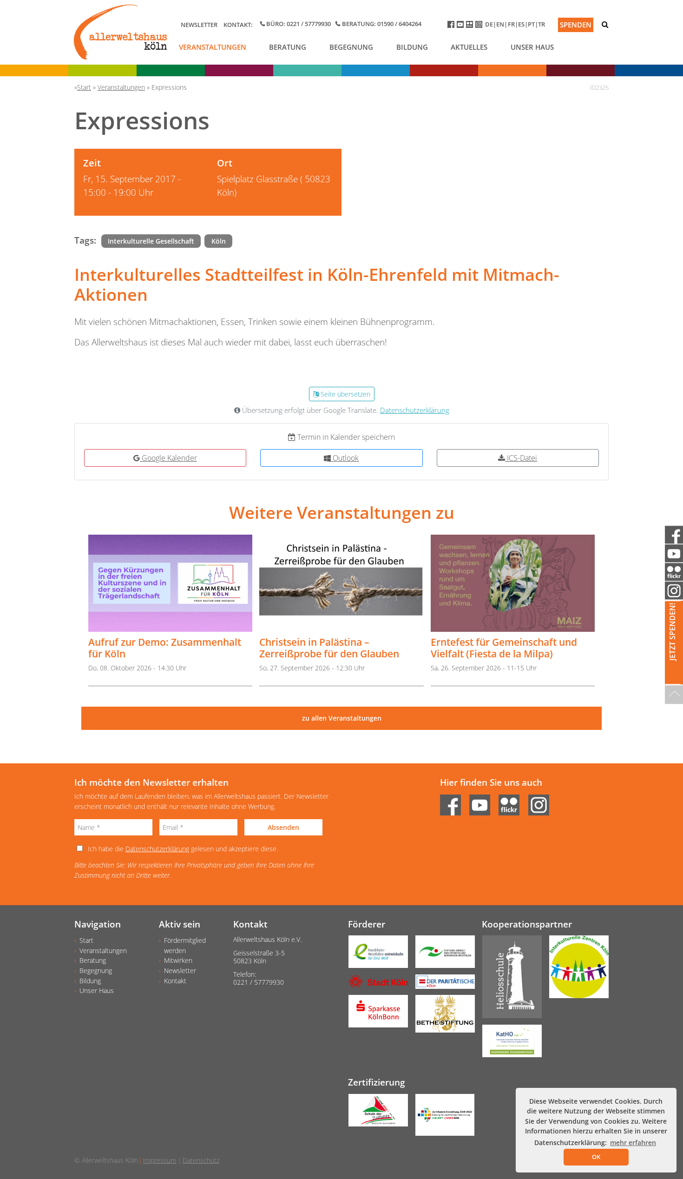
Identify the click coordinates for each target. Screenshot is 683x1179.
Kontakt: (238, 24)
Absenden (283, 827)
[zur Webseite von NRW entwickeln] (374, 954)
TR (541, 24)
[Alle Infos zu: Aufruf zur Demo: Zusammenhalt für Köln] (170, 583)
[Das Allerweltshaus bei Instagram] (480, 26)
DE (489, 24)
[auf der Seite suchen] (605, 24)
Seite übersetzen (344, 394)
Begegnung (351, 47)
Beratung (287, 47)
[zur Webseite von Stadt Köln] (374, 984)
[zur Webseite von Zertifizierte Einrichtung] (441, 1118)
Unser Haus (532, 47)
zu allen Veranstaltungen (341, 718)
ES (521, 24)
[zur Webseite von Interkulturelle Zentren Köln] (575, 970)
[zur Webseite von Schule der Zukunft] (374, 1113)
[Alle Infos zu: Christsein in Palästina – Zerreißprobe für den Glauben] (341, 583)
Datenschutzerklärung (414, 410)
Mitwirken (178, 960)
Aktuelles (469, 47)
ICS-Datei (521, 458)
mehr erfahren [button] (633, 1142)
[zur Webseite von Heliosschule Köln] (508, 980)
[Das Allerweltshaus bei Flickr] (470, 26)
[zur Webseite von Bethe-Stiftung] (441, 1017)
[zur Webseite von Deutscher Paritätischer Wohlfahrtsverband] (441, 984)
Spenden (575, 24)
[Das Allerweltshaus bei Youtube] (461, 26)
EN (500, 24)
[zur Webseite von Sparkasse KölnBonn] (374, 1014)
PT (531, 24)
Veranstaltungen (212, 47)
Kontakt (175, 980)
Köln (218, 241)
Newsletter (199, 24)
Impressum (159, 1160)
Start (86, 940)
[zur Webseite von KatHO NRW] (508, 1044)
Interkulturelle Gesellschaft (151, 241)
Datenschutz (201, 1160)
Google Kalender (168, 458)
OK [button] (596, 1157)
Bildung (412, 47)
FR (511, 24)
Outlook (345, 458)
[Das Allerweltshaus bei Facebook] (452, 26)
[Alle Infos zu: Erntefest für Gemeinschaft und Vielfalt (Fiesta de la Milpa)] (513, 583)
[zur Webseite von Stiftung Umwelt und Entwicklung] (441, 954)
